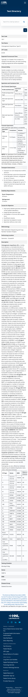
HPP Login (6, 651)
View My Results (7, 638)
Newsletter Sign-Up (8, 675)
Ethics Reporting (8, 640)
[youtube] (19, 622)
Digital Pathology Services (10, 662)
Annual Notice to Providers (10, 654)
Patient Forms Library (9, 678)
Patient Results (7, 649)
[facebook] (8, 622)
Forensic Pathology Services (11, 667)
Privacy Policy (9, 687)
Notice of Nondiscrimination (14, 691)
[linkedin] (15, 622)
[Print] (25, 30)
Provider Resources (8, 681)
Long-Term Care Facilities (10, 659)
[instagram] (11, 622)
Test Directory (7, 646)
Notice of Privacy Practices (13, 689)
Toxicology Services (8, 665)
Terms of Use (18, 687)
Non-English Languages (14, 692)
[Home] (14, 618)
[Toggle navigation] (25, 2)
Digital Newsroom (8, 673)
